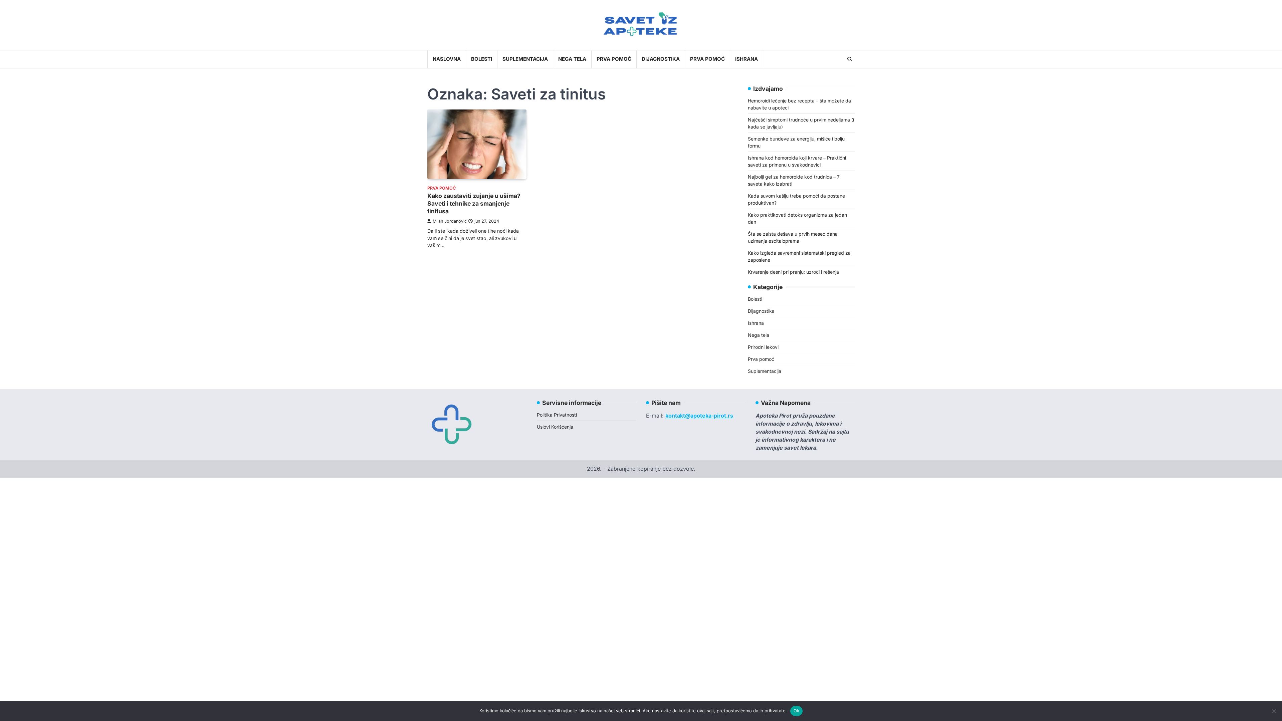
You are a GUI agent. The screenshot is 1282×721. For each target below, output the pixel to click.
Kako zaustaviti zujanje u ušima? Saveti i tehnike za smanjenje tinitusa (473, 203)
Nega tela (572, 59)
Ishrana (746, 59)
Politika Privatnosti (557, 415)
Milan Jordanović (450, 221)
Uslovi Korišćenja (555, 427)
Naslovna (447, 59)
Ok (797, 710)
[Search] (850, 59)
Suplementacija (525, 59)
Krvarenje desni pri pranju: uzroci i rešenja (793, 272)
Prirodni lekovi (763, 347)
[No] (1273, 711)
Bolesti (481, 59)
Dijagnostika (661, 59)
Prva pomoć (614, 59)
